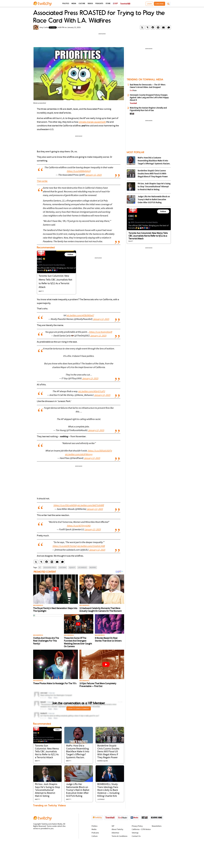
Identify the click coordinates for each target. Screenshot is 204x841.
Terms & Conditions (119, 836)
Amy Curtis (44, 28)
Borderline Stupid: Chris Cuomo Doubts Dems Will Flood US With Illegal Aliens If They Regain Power (108, 752)
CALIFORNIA (62, 567)
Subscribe (159, 4)
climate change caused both (92, 122)
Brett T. (41, 291)
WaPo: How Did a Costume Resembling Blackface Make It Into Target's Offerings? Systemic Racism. (77, 752)
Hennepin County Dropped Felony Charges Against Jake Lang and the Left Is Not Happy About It (149, 97)
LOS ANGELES (82, 567)
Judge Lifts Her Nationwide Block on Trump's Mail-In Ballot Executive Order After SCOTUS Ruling (77, 790)
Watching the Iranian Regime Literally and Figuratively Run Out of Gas (148, 109)
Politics (65, 3)
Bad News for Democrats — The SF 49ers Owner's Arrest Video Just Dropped (147, 86)
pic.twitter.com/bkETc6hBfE (90, 505)
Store (108, 3)
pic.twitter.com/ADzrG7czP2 (91, 391)
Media (74, 3)
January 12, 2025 (93, 175)
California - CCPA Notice (141, 829)
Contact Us (136, 836)
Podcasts (99, 3)
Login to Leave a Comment (78, 708)
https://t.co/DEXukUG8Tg (100, 451)
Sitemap (135, 833)
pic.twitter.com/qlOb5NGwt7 (80, 315)
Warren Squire (102, 761)
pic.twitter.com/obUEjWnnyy (78, 454)
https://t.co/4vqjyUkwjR (100, 332)
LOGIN (149, 4)
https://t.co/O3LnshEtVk (65, 505)
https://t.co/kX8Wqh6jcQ (79, 171)
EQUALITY (72, 567)
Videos (90, 3)
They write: (42, 181)
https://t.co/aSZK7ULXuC (64, 546)
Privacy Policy (137, 826)
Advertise (115, 833)
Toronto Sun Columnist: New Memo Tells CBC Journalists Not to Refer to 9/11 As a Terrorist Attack (47, 752)
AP (40, 567)
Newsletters (157, 826)
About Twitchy (117, 829)
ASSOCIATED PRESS (50, 567)
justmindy (101, 799)
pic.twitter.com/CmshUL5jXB (91, 546)
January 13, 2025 (90, 378)
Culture (82, 3)
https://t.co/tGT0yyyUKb (78, 526)
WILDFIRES (93, 567)
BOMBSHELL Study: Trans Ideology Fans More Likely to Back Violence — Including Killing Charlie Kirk (108, 790)
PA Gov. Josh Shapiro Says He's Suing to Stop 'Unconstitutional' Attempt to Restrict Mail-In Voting (47, 790)
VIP (113, 826)
